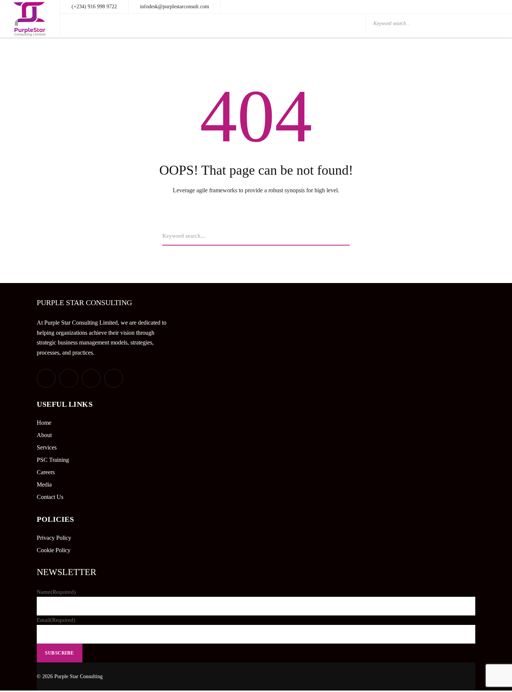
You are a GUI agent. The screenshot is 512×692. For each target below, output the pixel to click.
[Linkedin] (91, 378)
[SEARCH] (347, 236)
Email (56, 620)
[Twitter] (46, 378)
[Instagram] (113, 378)
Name (56, 592)
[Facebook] (68, 378)
